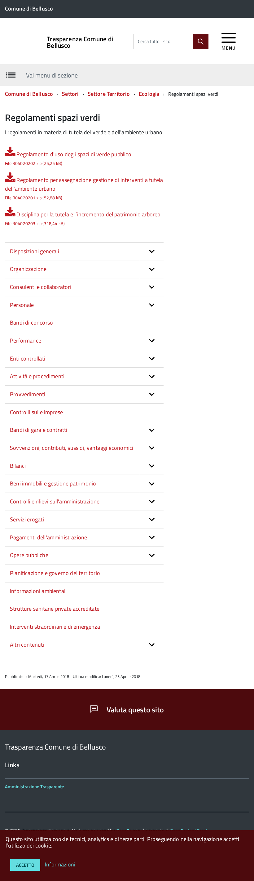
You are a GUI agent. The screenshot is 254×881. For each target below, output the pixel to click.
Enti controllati (27, 358)
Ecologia (149, 94)
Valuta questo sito (134, 709)
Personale (22, 305)
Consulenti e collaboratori (40, 287)
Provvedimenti (27, 394)
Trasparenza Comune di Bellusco (80, 42)
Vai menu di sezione (52, 75)
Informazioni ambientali (38, 591)
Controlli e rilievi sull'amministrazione (54, 501)
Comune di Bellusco (29, 94)
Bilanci (18, 466)
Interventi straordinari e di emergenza (55, 626)
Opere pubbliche (29, 555)
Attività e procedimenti (37, 376)
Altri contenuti (27, 644)
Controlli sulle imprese (36, 412)
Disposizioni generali (34, 251)
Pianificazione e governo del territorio (55, 573)
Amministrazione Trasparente (34, 786)
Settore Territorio (109, 94)
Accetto (25, 865)
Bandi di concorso (31, 322)
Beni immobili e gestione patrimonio (53, 483)
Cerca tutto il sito (154, 41)
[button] (152, 251)
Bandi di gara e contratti (39, 430)
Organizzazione (28, 269)
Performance (25, 340)
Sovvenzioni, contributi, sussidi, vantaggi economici (71, 448)
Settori (70, 94)
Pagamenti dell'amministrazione (48, 537)
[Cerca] (200, 41)
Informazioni (60, 864)
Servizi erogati (27, 519)
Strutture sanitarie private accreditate (54, 608)
